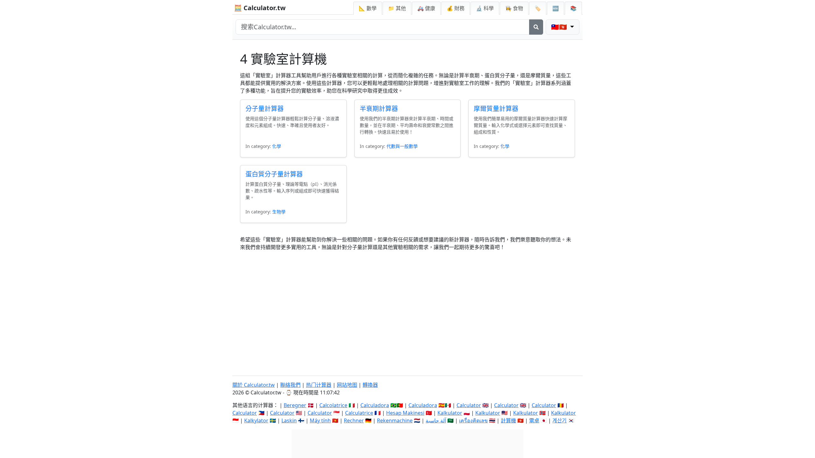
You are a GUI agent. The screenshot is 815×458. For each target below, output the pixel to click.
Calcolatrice (333, 405)
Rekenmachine (395, 420)
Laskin (289, 420)
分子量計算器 (264, 108)
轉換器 (370, 384)
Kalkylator (256, 420)
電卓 (534, 420)
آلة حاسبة (436, 420)
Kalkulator (449, 412)
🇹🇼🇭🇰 (560, 27)
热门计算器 (318, 384)
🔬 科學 (485, 8)
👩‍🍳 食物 (514, 8)
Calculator (469, 405)
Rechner (354, 420)
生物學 (279, 212)
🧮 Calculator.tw (260, 7)
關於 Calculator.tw (253, 384)
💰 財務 (455, 8)
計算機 (508, 420)
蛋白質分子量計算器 (274, 174)
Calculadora (374, 405)
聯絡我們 (290, 384)
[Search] (536, 27)
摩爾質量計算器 (496, 108)
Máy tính (320, 420)
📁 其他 (397, 8)
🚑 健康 (426, 8)
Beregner (295, 405)
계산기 (559, 420)
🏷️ (538, 8)
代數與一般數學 (402, 146)
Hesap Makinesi (405, 412)
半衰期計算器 (379, 108)
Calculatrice (359, 412)
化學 (276, 146)
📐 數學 (368, 8)
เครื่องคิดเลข (473, 420)
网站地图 (347, 384)
